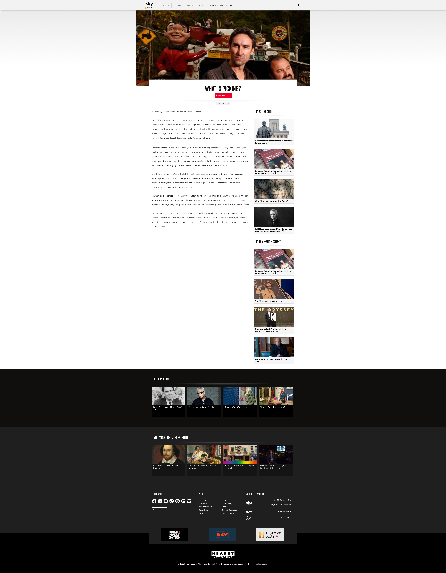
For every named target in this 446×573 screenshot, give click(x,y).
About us (202, 500)
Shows (178, 5)
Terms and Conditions (259, 564)
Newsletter (203, 504)
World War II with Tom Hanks (221, 5)
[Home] (149, 5)
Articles (165, 5)
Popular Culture (223, 104)
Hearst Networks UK (192, 564)
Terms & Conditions (229, 510)
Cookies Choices (159, 510)
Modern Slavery (228, 513)
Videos (190, 5)
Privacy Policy (227, 504)
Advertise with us (205, 507)
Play (201, 5)
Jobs (224, 500)
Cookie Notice (204, 510)
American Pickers (223, 95)
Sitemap (225, 507)
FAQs (201, 513)
